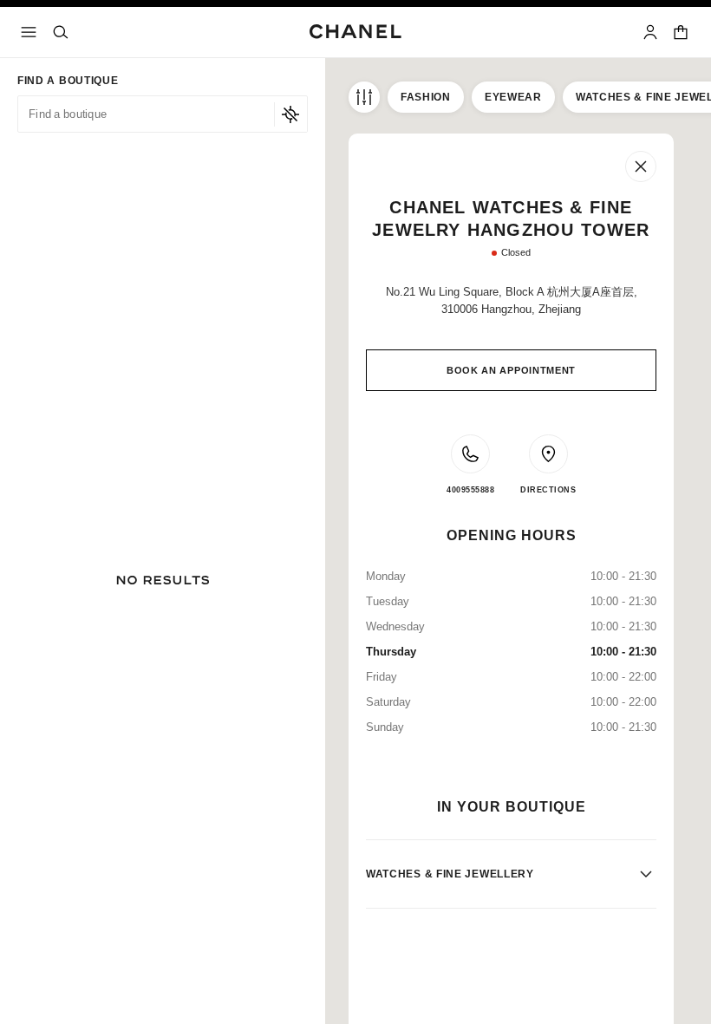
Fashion (426, 97)
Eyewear (513, 97)
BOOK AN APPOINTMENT (511, 370)
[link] (681, 32)
